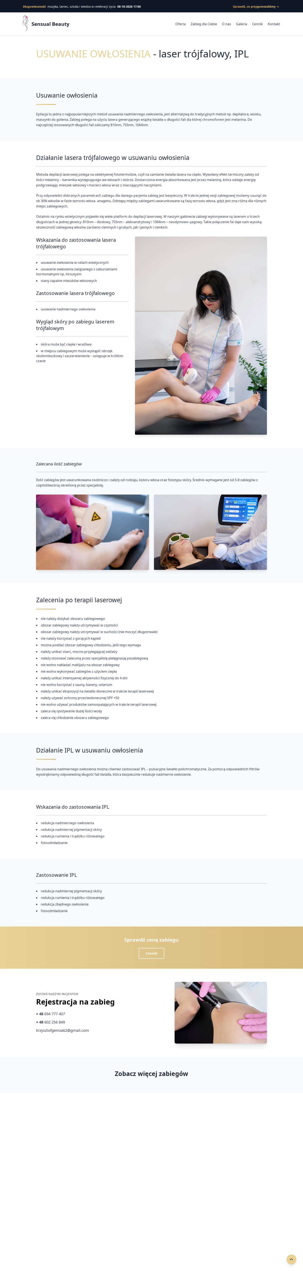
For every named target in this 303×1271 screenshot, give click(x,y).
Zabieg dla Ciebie (204, 24)
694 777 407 (50, 1013)
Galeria (241, 24)
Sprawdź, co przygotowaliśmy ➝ (256, 6)
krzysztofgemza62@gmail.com (62, 1030)
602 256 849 (50, 1022)
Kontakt (274, 24)
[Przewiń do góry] (291, 1259)
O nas (226, 24)
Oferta (180, 24)
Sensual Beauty (50, 24)
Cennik (257, 24)
